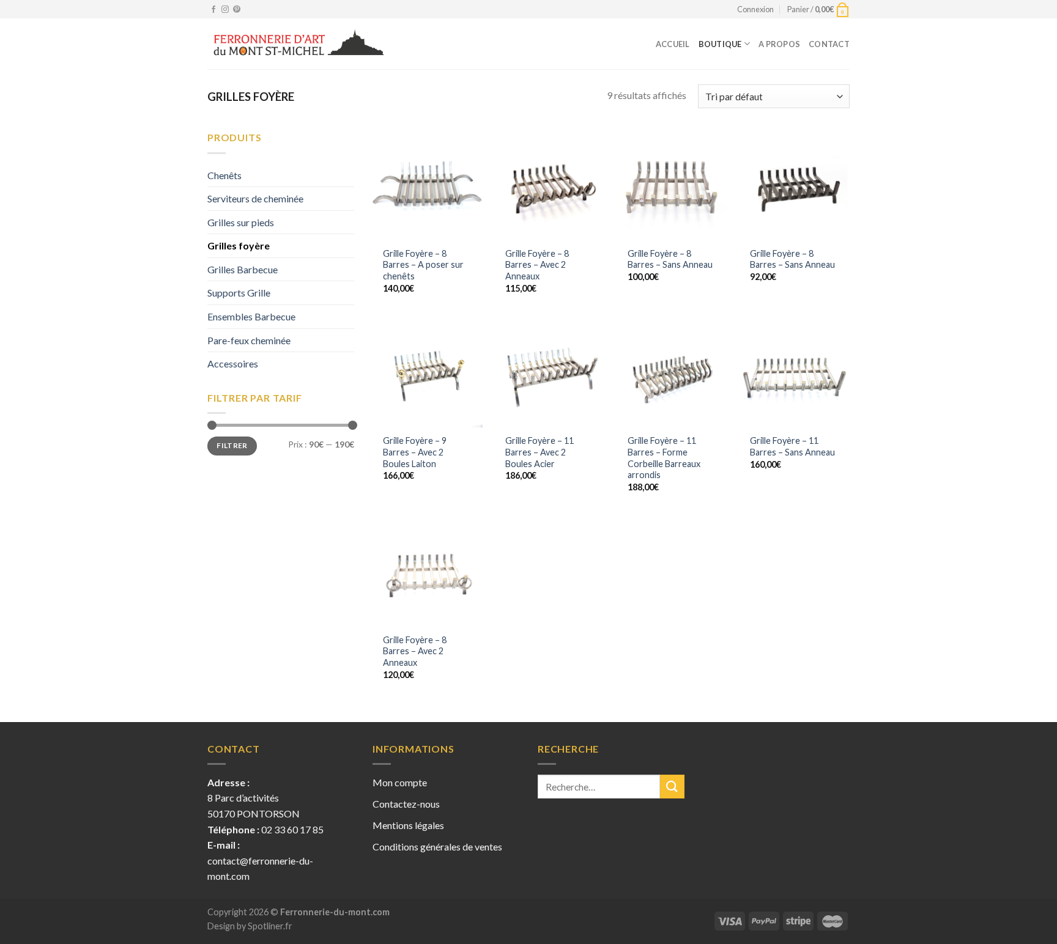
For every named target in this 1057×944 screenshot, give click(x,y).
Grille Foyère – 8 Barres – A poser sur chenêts (423, 264)
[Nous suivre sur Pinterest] (236, 10)
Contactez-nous (406, 803)
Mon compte (400, 782)
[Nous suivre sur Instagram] (225, 10)
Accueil (673, 44)
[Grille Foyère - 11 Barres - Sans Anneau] (795, 372)
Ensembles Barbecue (251, 316)
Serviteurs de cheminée (255, 198)
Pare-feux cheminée (249, 340)
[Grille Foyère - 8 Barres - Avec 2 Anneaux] (550, 185)
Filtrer (232, 445)
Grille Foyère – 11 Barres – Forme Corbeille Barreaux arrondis (664, 457)
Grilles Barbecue (242, 269)
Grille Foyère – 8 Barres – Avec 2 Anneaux (537, 264)
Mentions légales (408, 825)
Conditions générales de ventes (437, 846)
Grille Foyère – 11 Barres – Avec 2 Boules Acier (539, 451)
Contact (829, 44)
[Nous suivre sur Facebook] (213, 10)
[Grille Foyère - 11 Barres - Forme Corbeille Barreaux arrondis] (672, 372)
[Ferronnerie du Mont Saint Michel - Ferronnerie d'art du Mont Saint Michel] (298, 44)
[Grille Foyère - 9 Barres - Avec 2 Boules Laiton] (428, 372)
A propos (779, 44)
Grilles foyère (238, 245)
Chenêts (224, 175)
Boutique (720, 44)
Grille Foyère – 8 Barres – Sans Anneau (670, 259)
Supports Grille (238, 292)
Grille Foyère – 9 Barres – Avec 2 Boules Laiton (415, 451)
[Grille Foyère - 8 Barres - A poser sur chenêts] (428, 185)
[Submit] (672, 786)
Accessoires (232, 363)
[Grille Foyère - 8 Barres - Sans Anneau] (672, 185)
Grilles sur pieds (240, 222)
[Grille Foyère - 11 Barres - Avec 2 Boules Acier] (550, 372)
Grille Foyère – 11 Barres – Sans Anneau (792, 446)
